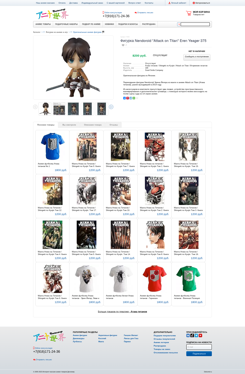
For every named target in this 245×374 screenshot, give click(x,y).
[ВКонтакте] (124, 98)
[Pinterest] (127, 98)
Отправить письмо (145, 12)
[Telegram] (130, 98)
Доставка (73, 3)
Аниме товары (43, 24)
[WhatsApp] (134, 98)
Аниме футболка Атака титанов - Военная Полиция (187, 297)
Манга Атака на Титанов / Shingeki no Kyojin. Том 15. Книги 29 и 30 (186, 165)
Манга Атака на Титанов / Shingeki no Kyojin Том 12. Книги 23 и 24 (50, 209)
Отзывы (114, 125)
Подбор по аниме (91, 24)
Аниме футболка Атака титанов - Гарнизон (150, 297)
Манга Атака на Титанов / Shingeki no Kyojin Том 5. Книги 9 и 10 (86, 253)
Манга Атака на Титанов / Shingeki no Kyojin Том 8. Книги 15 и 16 (154, 253)
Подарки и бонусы (128, 24)
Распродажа (148, 24)
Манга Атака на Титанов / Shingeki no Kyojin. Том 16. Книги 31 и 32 (186, 253)
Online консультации (113, 12)
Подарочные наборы (66, 24)
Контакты (149, 3)
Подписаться (199, 353)
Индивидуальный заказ (92, 3)
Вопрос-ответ (134, 3)
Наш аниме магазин (45, 3)
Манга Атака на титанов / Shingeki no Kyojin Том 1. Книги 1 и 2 (154, 165)
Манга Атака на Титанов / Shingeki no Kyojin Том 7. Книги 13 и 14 (120, 165)
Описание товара (93, 125)
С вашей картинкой (116, 3)
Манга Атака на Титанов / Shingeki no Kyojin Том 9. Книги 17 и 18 (86, 165)
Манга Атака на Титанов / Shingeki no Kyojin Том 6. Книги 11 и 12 (52, 297)
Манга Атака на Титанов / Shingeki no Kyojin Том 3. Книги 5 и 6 (188, 209)
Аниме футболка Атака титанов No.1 (48, 165)
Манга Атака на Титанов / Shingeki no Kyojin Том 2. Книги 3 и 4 (154, 209)
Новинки (109, 24)
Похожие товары (45, 125)
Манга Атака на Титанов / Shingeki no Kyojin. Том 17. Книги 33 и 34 (84, 209)
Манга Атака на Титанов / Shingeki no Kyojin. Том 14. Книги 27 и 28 (118, 253)
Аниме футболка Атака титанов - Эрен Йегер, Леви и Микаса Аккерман (85, 297)
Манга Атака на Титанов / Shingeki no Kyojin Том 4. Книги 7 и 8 (52, 253)
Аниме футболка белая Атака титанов (120, 297)
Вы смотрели (69, 125)
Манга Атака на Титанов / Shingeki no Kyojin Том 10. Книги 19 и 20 (118, 209)
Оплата (62, 3)
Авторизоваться (202, 3)
